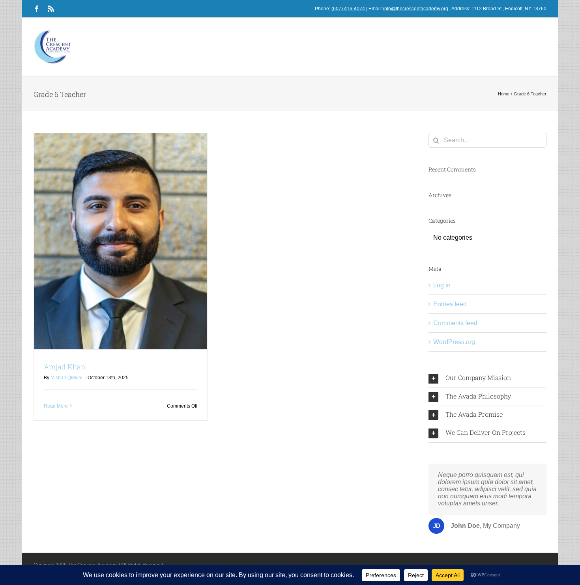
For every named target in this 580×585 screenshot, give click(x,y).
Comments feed (455, 323)
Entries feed (450, 304)
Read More (56, 406)
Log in (442, 285)
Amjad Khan (65, 366)
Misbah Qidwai (66, 377)
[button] (487, 378)
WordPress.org (454, 342)
